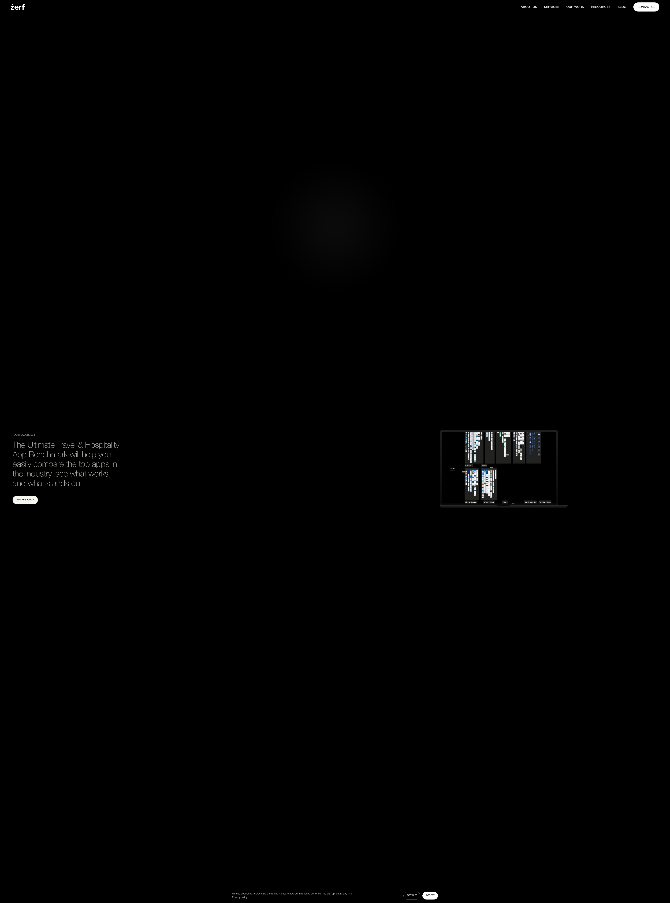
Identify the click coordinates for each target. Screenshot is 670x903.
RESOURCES (601, 7)
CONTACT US (646, 7)
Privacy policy (239, 897)
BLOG (621, 7)
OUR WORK (575, 7)
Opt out (412, 895)
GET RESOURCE (25, 500)
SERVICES (551, 7)
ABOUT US (529, 7)
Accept (430, 895)
